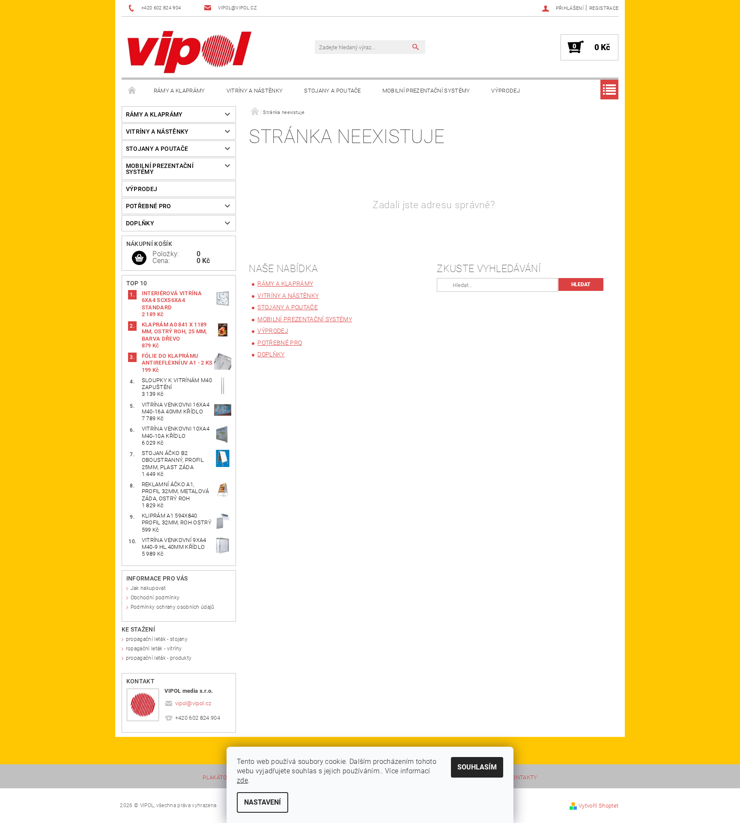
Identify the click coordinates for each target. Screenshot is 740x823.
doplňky (140, 223)
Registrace (603, 8)
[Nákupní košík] (139, 258)
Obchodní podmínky (155, 598)
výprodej (505, 90)
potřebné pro (148, 206)
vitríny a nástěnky (255, 90)
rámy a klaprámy (179, 90)
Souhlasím (477, 767)
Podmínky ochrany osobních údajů (173, 607)
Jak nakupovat (148, 588)
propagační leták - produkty (159, 658)
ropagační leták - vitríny (154, 649)
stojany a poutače (332, 90)
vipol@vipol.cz (193, 703)
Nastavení (262, 802)
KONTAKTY (522, 778)
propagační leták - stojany (157, 639)
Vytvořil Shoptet (598, 805)
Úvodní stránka (132, 91)
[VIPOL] (190, 51)
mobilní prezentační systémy (426, 90)
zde (242, 780)
